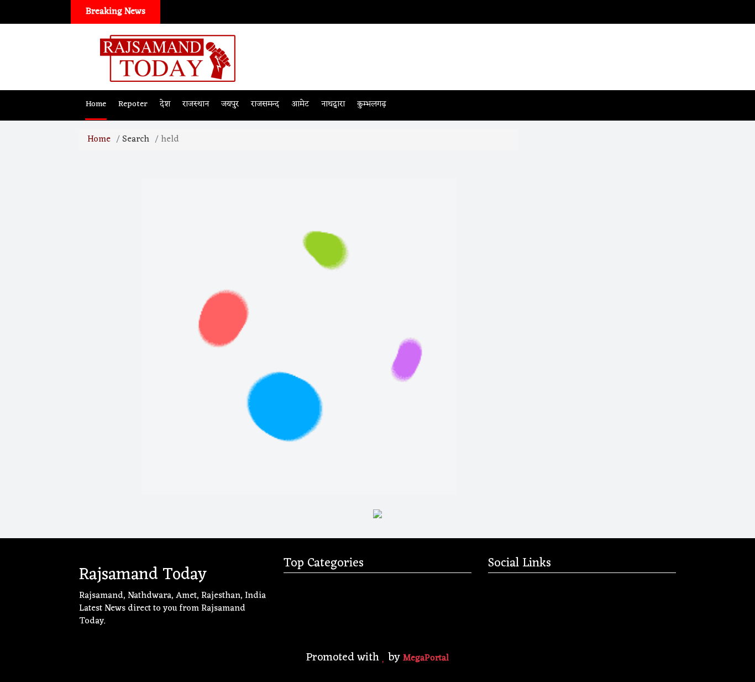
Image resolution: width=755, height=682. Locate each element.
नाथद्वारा (333, 104)
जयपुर (230, 104)
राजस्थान (195, 104)
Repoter (133, 104)
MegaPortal (426, 658)
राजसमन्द (265, 104)
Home (96, 104)
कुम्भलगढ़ (371, 104)
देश (165, 104)
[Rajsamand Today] (167, 57)
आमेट (300, 104)
